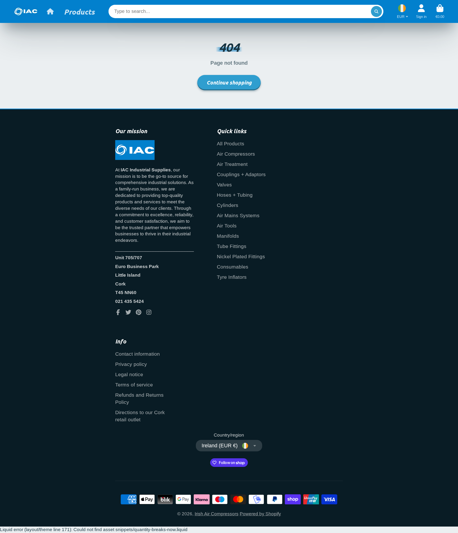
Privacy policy (131, 364)
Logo (26, 11)
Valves (224, 184)
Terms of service (134, 384)
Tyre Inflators (232, 277)
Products (79, 11)
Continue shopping (229, 82)
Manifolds (228, 236)
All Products (230, 143)
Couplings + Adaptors (241, 174)
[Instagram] (149, 312)
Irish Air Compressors (217, 513)
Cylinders (227, 205)
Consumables (232, 266)
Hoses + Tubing (235, 195)
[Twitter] (128, 312)
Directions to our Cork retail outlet (140, 416)
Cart (440, 11)
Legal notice (129, 374)
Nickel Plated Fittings (241, 256)
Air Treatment (232, 164)
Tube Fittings (231, 246)
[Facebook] (118, 312)
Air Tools (227, 225)
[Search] (376, 11)
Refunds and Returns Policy (139, 398)
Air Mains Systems (238, 215)
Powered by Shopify (260, 513)
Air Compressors (236, 154)
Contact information (137, 354)
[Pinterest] (138, 312)
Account (421, 11)
